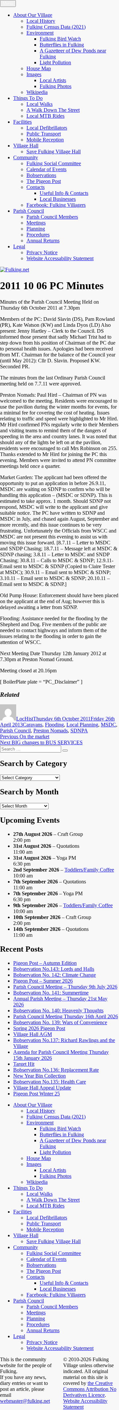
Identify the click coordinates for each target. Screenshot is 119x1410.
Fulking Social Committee (53, 163)
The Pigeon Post (43, 181)
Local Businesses (58, 199)
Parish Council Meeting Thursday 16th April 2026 (65, 1016)
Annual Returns (43, 240)
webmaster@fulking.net (25, 1401)
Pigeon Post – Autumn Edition (45, 963)
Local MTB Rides (45, 116)
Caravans (32, 724)
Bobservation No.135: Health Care (49, 1082)
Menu (8, 3)
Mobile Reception (45, 139)
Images (33, 74)
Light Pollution (55, 62)
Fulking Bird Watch (60, 39)
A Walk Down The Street (53, 110)
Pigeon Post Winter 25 (36, 1093)
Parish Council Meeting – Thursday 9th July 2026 (65, 987)
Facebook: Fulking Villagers (56, 205)
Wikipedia (37, 92)
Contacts (35, 187)
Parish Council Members (52, 217)
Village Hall (25, 145)
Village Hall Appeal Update (42, 1087)
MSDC (108, 724)
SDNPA (79, 730)
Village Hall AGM (32, 1034)
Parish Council (28, 211)
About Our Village (32, 15)
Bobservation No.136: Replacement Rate (56, 1070)
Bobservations (41, 175)
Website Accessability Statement (60, 258)
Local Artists (53, 80)
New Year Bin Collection (39, 1076)
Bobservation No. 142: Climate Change (54, 975)
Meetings (36, 223)
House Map (38, 68)
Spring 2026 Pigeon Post (39, 1028)
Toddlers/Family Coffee (89, 870)
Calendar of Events (46, 169)
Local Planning (82, 724)
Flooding (54, 724)
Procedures (38, 234)
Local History (40, 21)
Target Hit (23, 1064)
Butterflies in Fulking (62, 44)
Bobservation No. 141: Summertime (51, 993)
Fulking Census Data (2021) (56, 27)
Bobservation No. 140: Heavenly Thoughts (58, 1010)
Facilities (22, 122)
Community (25, 157)
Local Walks (39, 104)
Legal (19, 246)
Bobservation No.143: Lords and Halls (53, 969)
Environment (40, 33)
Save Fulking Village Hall (53, 151)
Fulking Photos (55, 86)
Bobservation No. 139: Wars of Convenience (60, 1022)
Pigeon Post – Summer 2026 (43, 981)
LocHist (24, 718)
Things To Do (28, 98)
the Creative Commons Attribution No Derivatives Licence (89, 1389)
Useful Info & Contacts (64, 193)
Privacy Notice (42, 252)
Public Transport (43, 134)
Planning (35, 228)
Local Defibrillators (46, 128)
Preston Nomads (50, 730)
